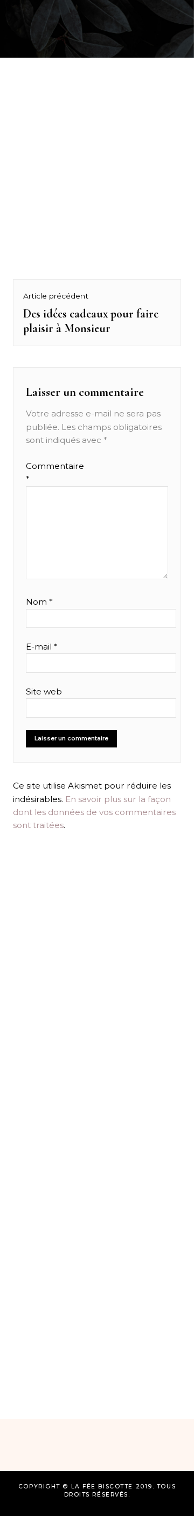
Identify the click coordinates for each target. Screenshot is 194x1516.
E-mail (42, 646)
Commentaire (46, 472)
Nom (39, 602)
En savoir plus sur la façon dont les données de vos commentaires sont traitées (94, 812)
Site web (44, 691)
